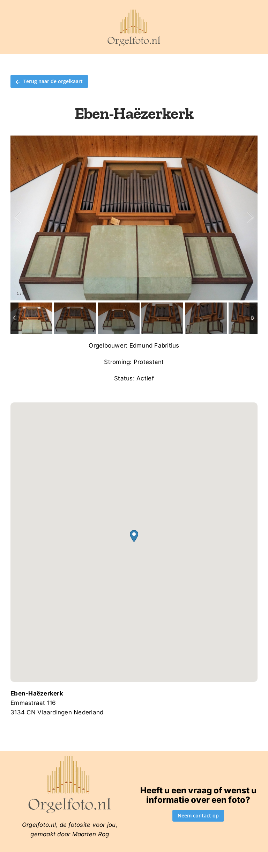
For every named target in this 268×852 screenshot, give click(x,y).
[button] (134, 536)
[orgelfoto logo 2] (134, 11)
